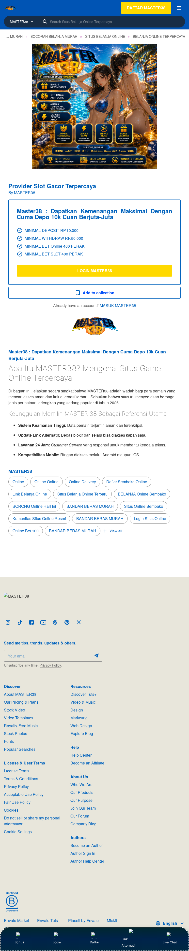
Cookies (11, 810)
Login (57, 942)
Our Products (81, 792)
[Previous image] (10, 106)
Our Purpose (81, 800)
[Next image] (179, 106)
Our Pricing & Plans (21, 702)
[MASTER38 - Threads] (55, 622)
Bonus (19, 942)
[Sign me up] (96, 656)
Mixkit (112, 920)
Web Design (81, 725)
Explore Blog (81, 733)
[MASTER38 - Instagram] (8, 622)
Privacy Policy (50, 665)
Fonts (9, 741)
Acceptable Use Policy (24, 794)
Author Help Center (87, 861)
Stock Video (14, 710)
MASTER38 (24, 192)
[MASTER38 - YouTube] (43, 622)
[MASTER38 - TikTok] (20, 622)
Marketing (79, 718)
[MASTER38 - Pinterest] (67, 622)
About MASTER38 (20, 694)
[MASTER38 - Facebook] (31, 622)
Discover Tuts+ (83, 694)
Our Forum (79, 816)
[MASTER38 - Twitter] (79, 622)
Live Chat (170, 942)
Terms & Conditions (21, 778)
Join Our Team (83, 808)
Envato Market (16, 920)
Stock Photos (15, 733)
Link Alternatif (129, 942)
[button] (94, 106)
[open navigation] (179, 8)
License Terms (16, 771)
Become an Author (86, 845)
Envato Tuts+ (48, 920)
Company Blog (83, 824)
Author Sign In (82, 853)
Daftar (94, 942)
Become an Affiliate (87, 763)
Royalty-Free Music (21, 725)
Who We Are (81, 784)
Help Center (81, 755)
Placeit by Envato (83, 920)
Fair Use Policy (17, 802)
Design (76, 710)
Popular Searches (19, 749)
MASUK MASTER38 (118, 305)
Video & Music (83, 702)
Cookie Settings (18, 831)
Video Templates (18, 718)
